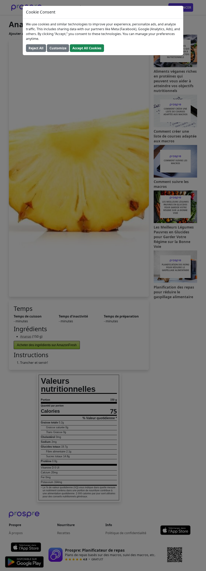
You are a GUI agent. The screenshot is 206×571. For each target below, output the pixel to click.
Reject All (36, 48)
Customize (57, 48)
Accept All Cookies (86, 48)
